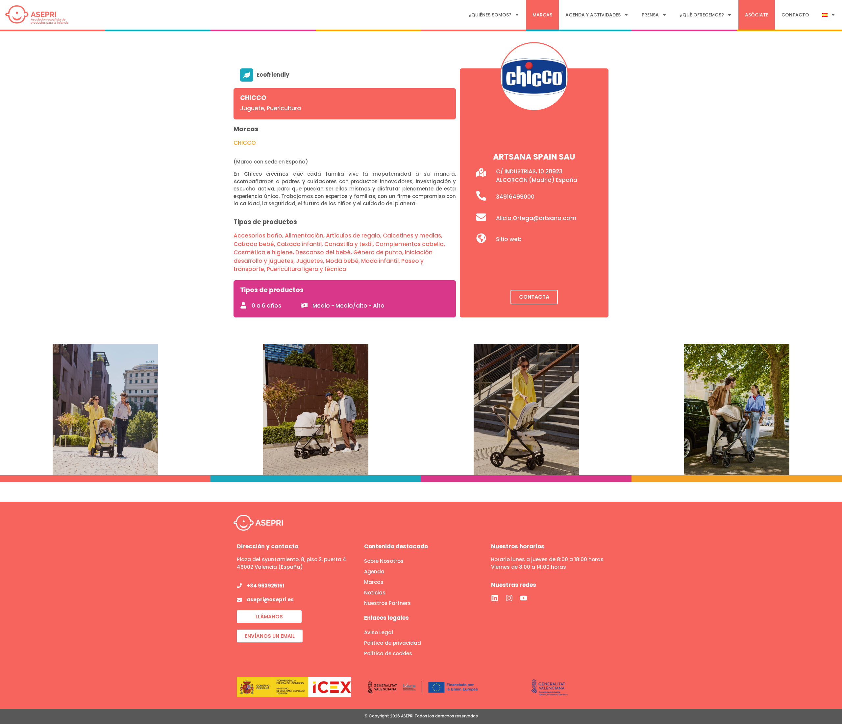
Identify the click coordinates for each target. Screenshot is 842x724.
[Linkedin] (494, 598)
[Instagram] (509, 598)
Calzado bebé (254, 244)
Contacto (795, 15)
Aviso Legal (378, 632)
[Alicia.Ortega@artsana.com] (481, 217)
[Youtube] (523, 598)
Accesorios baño (258, 235)
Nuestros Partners (387, 603)
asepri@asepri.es (270, 599)
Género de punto (377, 252)
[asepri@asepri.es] (239, 599)
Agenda (374, 571)
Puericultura (284, 108)
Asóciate (756, 15)
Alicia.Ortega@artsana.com (536, 218)
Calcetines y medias (412, 235)
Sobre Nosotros (384, 561)
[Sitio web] (481, 238)
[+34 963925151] (239, 585)
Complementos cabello (409, 244)
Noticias (374, 592)
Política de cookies (388, 653)
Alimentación (304, 235)
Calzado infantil (299, 244)
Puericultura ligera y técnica (306, 269)
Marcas (542, 15)
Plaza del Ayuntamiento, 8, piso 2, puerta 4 (291, 559)
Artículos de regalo (353, 235)
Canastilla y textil (348, 244)
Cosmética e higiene (263, 252)
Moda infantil (380, 261)
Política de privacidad (392, 642)
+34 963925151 (266, 585)
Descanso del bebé (323, 252)
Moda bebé (342, 261)
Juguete (252, 108)
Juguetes (309, 261)
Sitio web (509, 239)
